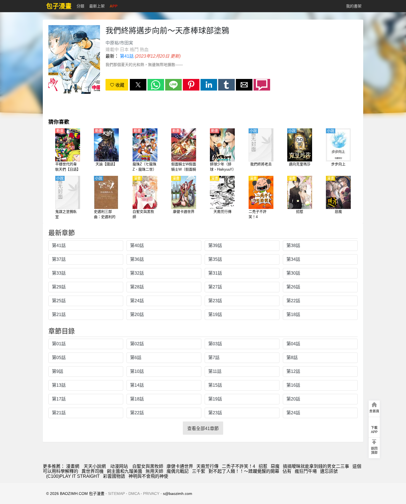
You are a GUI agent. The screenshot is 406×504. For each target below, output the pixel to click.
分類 (80, 6)
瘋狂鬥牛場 (306, 471)
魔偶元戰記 (178, 471)
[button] (138, 85)
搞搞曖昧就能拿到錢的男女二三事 (316, 466)
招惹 (263, 466)
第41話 (127, 56)
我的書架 (354, 6)
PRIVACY (151, 493)
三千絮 (198, 471)
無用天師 (154, 471)
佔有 (287, 471)
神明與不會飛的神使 (148, 476)
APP (113, 6)
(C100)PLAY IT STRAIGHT (73, 476)
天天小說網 (95, 466)
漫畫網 (72, 466)
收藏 (119, 85)
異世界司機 (92, 471)
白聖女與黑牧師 (147, 466)
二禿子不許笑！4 (238, 466)
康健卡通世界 (180, 466)
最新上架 (97, 6)
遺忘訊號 (329, 471)
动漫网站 (119, 466)
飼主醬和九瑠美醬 (124, 471)
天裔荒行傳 (207, 466)
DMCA (133, 493)
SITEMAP (116, 493)
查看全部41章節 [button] (203, 428)
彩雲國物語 (114, 476)
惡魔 (275, 466)
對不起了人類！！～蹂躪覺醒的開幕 (244, 471)
